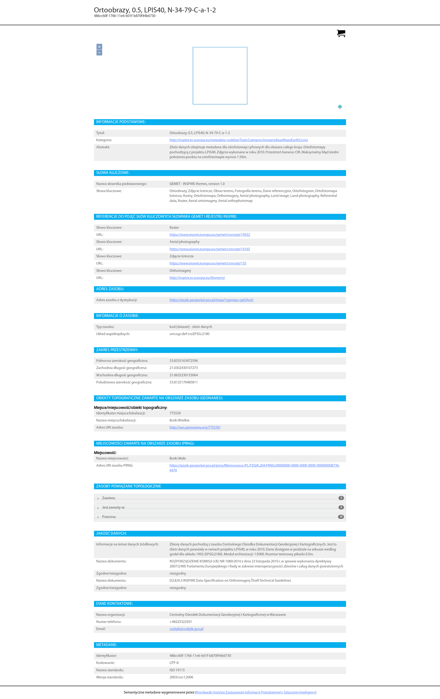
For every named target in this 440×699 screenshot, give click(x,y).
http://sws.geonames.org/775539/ (195, 427)
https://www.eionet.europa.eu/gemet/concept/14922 (210, 235)
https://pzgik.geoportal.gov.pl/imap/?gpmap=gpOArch (211, 300)
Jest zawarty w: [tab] (222, 507)
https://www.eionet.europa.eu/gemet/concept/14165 (210, 249)
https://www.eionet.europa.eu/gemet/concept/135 (208, 263)
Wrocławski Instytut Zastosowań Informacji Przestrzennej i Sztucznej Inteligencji (255, 692)
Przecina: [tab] (222, 517)
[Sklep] (341, 34)
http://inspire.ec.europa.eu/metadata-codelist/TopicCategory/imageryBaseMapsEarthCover (239, 140)
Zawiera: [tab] (222, 498)
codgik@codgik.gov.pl (187, 629)
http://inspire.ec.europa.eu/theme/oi (197, 278)
